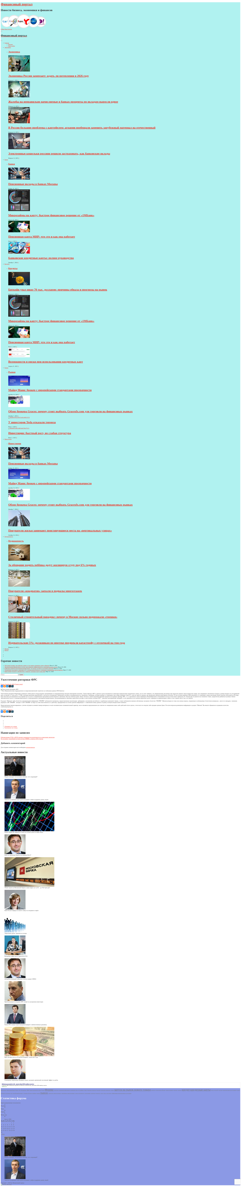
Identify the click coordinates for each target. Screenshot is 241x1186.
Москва (7, 649)
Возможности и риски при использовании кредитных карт (45, 361)
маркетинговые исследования (229, 1090)
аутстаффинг (81, 1090)
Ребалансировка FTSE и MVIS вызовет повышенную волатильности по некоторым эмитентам (28, 737)
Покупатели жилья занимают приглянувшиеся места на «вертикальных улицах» (60, 530)
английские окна (74, 1090)
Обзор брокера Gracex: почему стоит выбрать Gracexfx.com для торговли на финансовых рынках (70, 411)
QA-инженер (23, 1090)
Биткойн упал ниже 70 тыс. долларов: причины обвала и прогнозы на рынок (57, 289)
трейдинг (93, 1093)
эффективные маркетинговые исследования (121, 1093)
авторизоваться (30, 747)
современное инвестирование (68, 1093)
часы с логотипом (107, 1093)
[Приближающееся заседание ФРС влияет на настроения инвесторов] (15, 1000)
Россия (43, 1090)
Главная (7, 43)
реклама (38, 1093)
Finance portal (19, 684)
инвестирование (169, 1090)
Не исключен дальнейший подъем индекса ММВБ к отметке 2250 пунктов (22, 739)
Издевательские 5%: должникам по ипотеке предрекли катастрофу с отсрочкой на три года (66, 642)
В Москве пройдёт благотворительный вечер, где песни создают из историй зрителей (29, 668)
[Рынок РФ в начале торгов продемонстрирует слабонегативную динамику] (15, 1023)
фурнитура (97, 1093)
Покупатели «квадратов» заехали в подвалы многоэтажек (45, 590)
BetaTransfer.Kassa (11, 1090)
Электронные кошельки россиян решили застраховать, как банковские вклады (59, 153)
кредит (186, 1089)
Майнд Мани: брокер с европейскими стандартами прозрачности (50, 390)
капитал (179, 1090)
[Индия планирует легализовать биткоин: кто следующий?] (15, 775)
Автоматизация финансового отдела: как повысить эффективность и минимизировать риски (31, 667)
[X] (10, 686)
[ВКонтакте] (2, 686)
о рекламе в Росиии (27, 1093)
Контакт (10, 44)
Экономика (8, 47)
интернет (175, 1090)
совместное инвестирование (54, 1093)
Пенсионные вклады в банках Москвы (33, 183)
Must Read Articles (6, 29)
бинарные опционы (91, 1090)
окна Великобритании (18, 1093)
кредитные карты (200, 1089)
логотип (221, 1090)
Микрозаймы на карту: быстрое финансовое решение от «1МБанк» (51, 215)
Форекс (49, 1089)
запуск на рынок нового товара (132, 1089)
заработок (153, 1090)
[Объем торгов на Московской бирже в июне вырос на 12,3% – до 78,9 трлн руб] (29, 886)
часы (102, 1093)
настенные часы (9, 1093)
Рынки (6, 368)
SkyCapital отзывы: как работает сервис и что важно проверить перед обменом (27, 665)
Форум (6, 650)
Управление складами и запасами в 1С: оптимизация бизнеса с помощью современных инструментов (34, 670)
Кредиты (7, 264)
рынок (44, 1092)
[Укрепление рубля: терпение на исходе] (15, 932)
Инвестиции (8, 439)
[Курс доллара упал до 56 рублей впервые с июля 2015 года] (29, 1056)
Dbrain (16, 1090)
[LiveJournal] (12, 686)
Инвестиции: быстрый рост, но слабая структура (39, 433)
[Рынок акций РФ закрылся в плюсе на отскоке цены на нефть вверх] (29, 830)
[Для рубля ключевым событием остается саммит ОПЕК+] (15, 977)
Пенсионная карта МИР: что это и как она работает (41, 236)
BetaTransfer (3, 1090)
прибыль (34, 1093)
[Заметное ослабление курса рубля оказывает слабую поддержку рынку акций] (15, 798)
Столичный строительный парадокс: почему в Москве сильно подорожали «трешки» (62, 616)
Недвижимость (9, 536)
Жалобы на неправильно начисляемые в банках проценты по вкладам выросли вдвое (63, 101)
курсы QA (216, 1090)
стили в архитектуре (79, 1093)
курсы (212, 1090)
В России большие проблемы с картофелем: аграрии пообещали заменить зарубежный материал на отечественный (81, 127)
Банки (6, 159)
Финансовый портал (16, 4)
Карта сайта (11, 46)
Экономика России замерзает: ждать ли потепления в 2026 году (48, 75)
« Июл (3, 1134)
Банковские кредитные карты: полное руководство (41, 257)
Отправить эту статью (11, 726)
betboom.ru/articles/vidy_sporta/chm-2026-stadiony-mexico (34, 1085)
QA (19, 1090)
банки (85, 1090)
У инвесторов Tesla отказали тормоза (32, 422)
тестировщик (87, 1093)
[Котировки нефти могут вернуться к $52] (15, 954)
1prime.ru (9, 709)
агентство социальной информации (62, 1090)
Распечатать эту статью (11, 728)
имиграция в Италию (160, 1090)
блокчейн (98, 1090)
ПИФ (28, 1090)
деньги (112, 1090)
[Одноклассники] (4, 686)
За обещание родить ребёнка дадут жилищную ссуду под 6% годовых (52, 565)
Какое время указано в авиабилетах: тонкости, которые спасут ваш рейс (25, 671)
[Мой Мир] (7, 686)
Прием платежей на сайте (35, 1090)
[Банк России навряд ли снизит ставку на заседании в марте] (15, 909)
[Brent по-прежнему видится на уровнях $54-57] (15, 853)
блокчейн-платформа (105, 1090)
